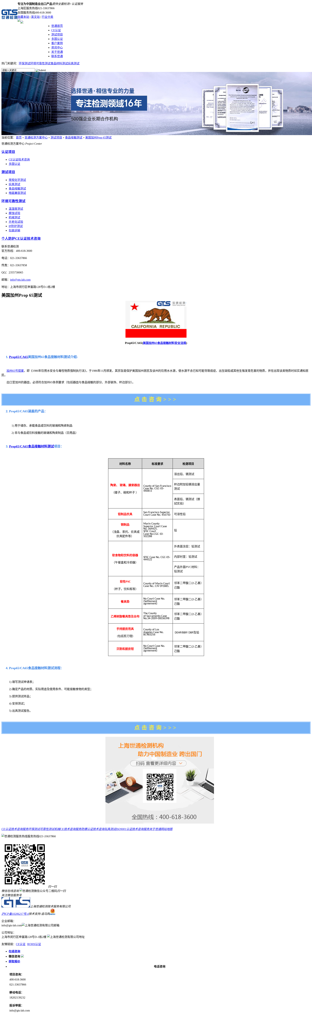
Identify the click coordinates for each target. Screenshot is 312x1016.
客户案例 (57, 43)
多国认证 (57, 38)
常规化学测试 (17, 179)
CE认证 (56, 30)
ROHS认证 (34, 944)
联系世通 (57, 56)
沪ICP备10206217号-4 (15, 913)
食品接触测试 (73, 137)
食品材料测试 (59, 63)
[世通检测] (15, 906)
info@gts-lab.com (20, 279)
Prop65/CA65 (18, 357)
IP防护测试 (16, 226)
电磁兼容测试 (17, 192)
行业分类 (47, 16)
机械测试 (14, 217)
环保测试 (24, 63)
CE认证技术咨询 (19, 159)
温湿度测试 (16, 208)
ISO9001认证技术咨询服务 (132, 829)
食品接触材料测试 (41, 446)
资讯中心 (57, 47)
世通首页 (57, 25)
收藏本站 (23, 16)
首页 (19, 137)
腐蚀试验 (14, 213)
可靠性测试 (47, 829)
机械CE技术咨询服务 (67, 829)
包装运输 (14, 230)
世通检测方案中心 (36, 137)
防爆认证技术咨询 (92, 829)
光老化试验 (16, 221)
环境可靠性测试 (40, 63)
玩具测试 (73, 63)
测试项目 (57, 34)
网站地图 (166, 829)
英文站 (35, 16)
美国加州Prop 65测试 (98, 137)
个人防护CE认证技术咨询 (21, 238)
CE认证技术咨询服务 (14, 829)
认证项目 (8, 152)
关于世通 (57, 51)
